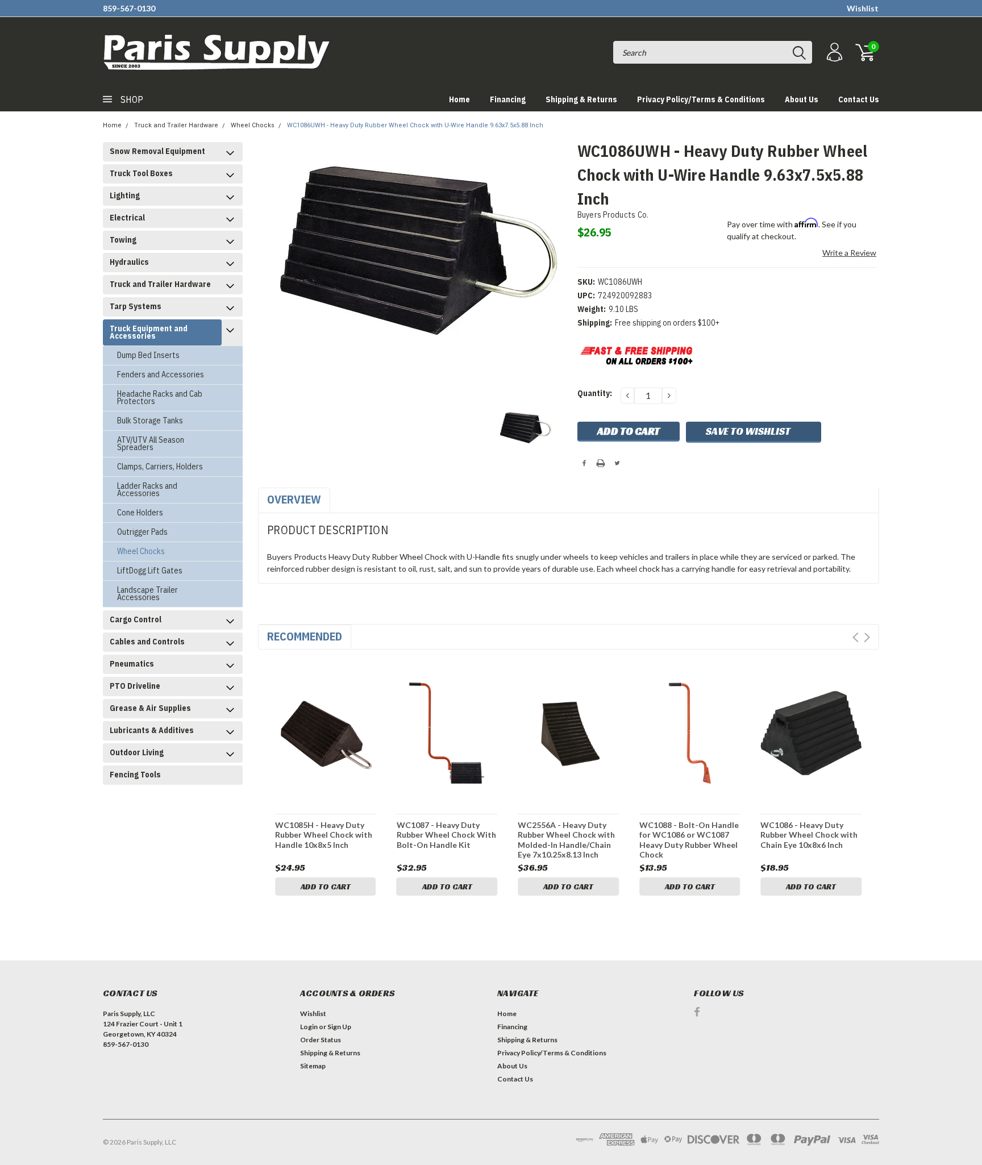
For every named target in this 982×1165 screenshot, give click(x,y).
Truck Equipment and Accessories (149, 332)
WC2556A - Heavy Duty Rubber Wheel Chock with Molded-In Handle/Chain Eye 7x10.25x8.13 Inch (566, 839)
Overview (294, 499)
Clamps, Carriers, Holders (160, 466)
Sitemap (313, 1066)
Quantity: (594, 393)
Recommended (304, 636)
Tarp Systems (135, 306)
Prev (855, 637)
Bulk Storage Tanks (150, 420)
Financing (508, 99)
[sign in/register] (833, 52)
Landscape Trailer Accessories (147, 593)
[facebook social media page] (697, 1012)
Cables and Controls (147, 641)
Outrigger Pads (142, 532)
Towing (123, 240)
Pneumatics (132, 664)
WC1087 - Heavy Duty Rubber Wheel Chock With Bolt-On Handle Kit (446, 835)
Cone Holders (140, 512)
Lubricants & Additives (152, 730)
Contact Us (858, 99)
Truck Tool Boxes (141, 173)
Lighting (125, 195)
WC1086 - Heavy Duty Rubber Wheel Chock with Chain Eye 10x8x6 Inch (809, 835)
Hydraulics (129, 262)
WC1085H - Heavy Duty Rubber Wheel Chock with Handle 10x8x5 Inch (323, 835)
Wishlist (863, 8)
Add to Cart (326, 886)
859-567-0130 (129, 8)
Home (459, 99)
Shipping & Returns (581, 99)
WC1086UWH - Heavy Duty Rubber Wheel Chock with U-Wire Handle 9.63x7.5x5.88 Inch (415, 125)
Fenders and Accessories (160, 374)
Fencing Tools (135, 774)
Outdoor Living (137, 752)
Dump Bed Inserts (148, 355)
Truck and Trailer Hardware (176, 125)
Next (867, 637)
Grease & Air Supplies (150, 708)
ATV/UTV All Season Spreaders (150, 443)
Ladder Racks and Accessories (147, 489)
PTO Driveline (135, 686)
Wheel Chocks (252, 125)
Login (309, 1026)
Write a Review (849, 252)
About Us (801, 99)
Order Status (320, 1039)
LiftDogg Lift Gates (149, 570)
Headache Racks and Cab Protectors (159, 397)
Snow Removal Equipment (157, 151)
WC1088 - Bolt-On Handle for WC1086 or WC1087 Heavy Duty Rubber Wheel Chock (689, 839)
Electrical (127, 218)
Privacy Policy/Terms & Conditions (701, 99)
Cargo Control (135, 619)
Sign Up (339, 1026)
